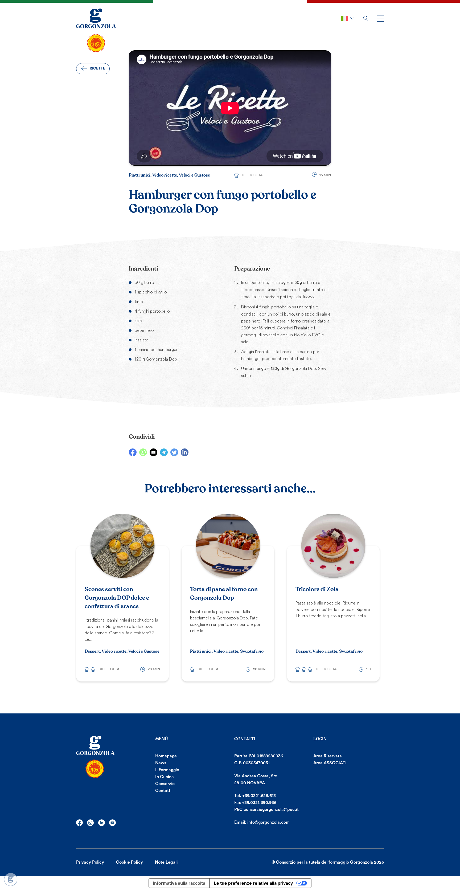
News (160, 763)
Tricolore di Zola (317, 589)
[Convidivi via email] (153, 452)
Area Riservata (327, 756)
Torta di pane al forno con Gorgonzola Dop (224, 593)
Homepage (166, 756)
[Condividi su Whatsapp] (143, 452)
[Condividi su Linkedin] (184, 452)
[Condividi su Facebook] (133, 452)
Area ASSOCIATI (330, 763)
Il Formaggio (167, 770)
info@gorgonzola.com (268, 822)
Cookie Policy (129, 862)
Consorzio (165, 784)
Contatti (163, 791)
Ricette (97, 68)
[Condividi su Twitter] (174, 452)
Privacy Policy (90, 862)
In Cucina (164, 777)
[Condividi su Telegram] (164, 452)
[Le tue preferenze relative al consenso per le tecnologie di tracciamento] (10, 879)
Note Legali (166, 862)
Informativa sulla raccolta (179, 883)
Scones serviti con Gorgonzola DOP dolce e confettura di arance (117, 597)
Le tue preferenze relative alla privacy (253, 883)
